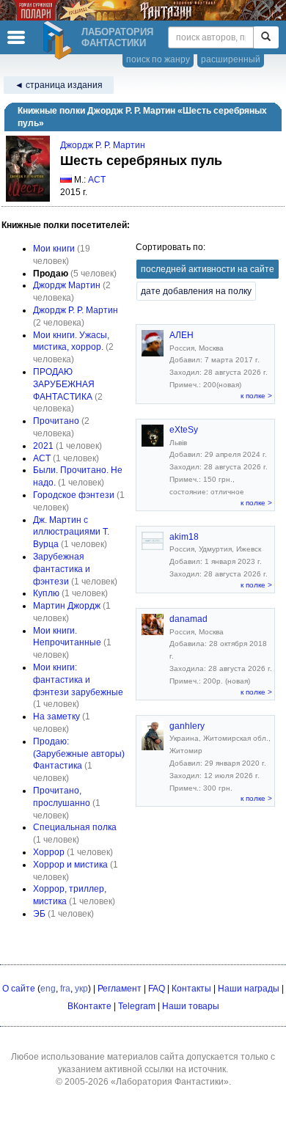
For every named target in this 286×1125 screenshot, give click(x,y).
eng (48, 988)
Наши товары (190, 1006)
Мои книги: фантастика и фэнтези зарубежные (78, 679)
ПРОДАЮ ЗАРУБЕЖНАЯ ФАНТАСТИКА (64, 384)
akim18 (184, 537)
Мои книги (54, 248)
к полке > (256, 396)
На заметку (56, 716)
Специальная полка (75, 827)
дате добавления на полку (196, 291)
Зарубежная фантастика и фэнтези (61, 569)
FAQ (156, 988)
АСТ (97, 180)
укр (81, 988)
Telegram (136, 1006)
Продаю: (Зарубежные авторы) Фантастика (79, 754)
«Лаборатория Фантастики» (170, 1082)
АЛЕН (181, 335)
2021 (43, 446)
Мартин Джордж (66, 606)
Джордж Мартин (66, 285)
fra (65, 988)
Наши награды (248, 988)
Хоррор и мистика (70, 865)
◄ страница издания (59, 85)
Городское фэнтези (73, 495)
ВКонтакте (89, 1006)
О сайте (18, 988)
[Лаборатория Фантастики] (59, 40)
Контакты (191, 988)
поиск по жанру (158, 59)
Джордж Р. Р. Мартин (102, 145)
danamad (188, 619)
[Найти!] (266, 37)
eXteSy (183, 430)
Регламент (120, 988)
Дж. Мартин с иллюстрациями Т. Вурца (71, 532)
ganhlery (187, 726)
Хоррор (49, 852)
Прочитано (56, 421)
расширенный (230, 59)
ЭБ (39, 914)
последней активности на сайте (207, 269)
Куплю (46, 593)
